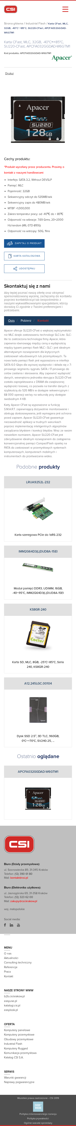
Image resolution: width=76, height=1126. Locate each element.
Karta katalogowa (27, 255)
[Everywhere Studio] (38, 1106)
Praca (7, 971)
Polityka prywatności (38, 1118)
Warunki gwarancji (15, 1077)
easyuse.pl (10, 1001)
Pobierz (26, 321)
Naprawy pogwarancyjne (19, 1082)
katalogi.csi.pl (12, 1005)
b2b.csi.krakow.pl (14, 996)
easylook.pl (11, 1010)
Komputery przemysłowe (19, 1034)
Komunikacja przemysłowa (20, 1053)
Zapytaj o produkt (28, 243)
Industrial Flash (36, 23)
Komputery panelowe (17, 1030)
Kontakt (43, 321)
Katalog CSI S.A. (14, 1057)
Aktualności (11, 958)
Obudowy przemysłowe (18, 1039)
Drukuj (9, 73)
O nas (7, 953)
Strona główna (13, 23)
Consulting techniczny (18, 962)
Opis (11, 321)
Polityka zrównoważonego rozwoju (38, 1114)
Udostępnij (27, 268)
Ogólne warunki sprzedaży (38, 1123)
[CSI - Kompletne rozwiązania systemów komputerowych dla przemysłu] (19, 844)
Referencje (10, 967)
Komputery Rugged (16, 1048)
